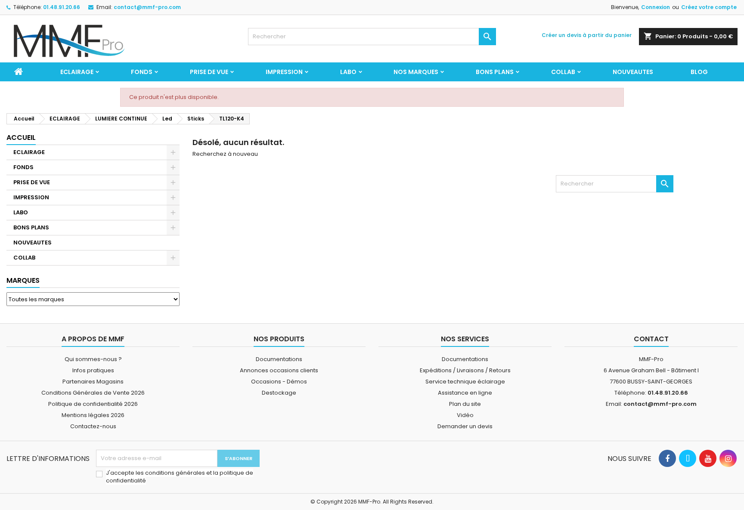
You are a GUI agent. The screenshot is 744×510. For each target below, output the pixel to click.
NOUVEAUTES (633, 72)
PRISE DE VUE (209, 72)
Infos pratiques (93, 370)
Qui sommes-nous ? (93, 359)
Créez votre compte (709, 7)
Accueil (21, 137)
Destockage (279, 393)
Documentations (279, 359)
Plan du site (465, 404)
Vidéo (465, 415)
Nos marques (416, 72)
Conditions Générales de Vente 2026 (93, 393)
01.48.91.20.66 (61, 7)
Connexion (655, 7)
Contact (651, 339)
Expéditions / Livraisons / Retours (465, 370)
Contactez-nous (93, 426)
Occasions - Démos (279, 381)
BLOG (699, 72)
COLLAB (563, 72)
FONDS (141, 72)
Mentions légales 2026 (93, 415)
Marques (23, 280)
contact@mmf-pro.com (147, 7)
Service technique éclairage (465, 381)
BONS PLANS (495, 72)
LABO (348, 72)
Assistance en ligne (465, 393)
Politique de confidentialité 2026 (93, 404)
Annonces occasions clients (279, 370)
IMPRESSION (284, 72)
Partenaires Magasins (93, 381)
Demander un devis (465, 426)
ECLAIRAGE (76, 72)
